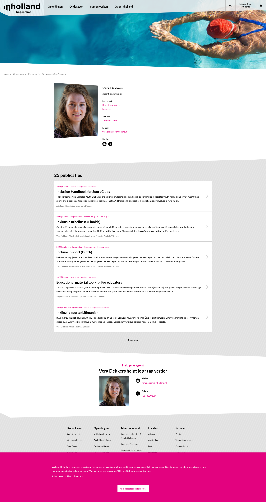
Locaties (153, 428)
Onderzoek (18, 74)
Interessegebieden (74, 440)
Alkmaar (152, 434)
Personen (33, 74)
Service (180, 428)
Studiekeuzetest (73, 434)
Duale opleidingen (101, 446)
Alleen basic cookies (61, 476)
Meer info (78, 476)
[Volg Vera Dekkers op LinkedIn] (104, 144)
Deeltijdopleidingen (102, 440)
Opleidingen (101, 428)
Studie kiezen (75, 428)
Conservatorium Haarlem (132, 450)
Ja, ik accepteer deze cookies (133, 488)
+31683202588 (109, 120)
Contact (179, 434)
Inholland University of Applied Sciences (131, 436)
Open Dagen (72, 446)
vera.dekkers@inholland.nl (114, 131)
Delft (150, 446)
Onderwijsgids (182, 446)
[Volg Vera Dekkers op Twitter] (110, 144)
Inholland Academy (129, 444)
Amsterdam (153, 440)
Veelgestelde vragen (184, 440)
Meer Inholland (130, 428)
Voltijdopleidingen (102, 434)
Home (6, 74)
